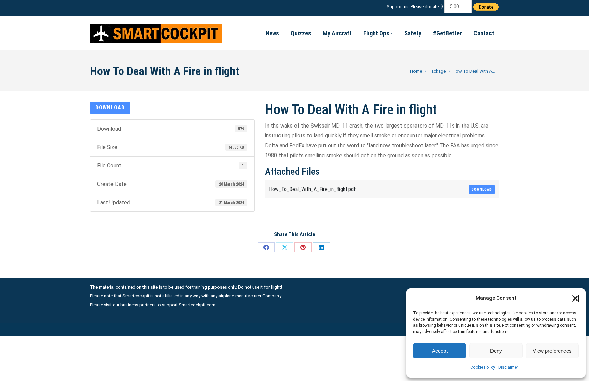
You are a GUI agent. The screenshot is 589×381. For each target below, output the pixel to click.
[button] (575, 298)
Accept (440, 351)
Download (110, 107)
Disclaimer (508, 367)
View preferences (552, 351)
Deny (496, 351)
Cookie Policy (482, 367)
